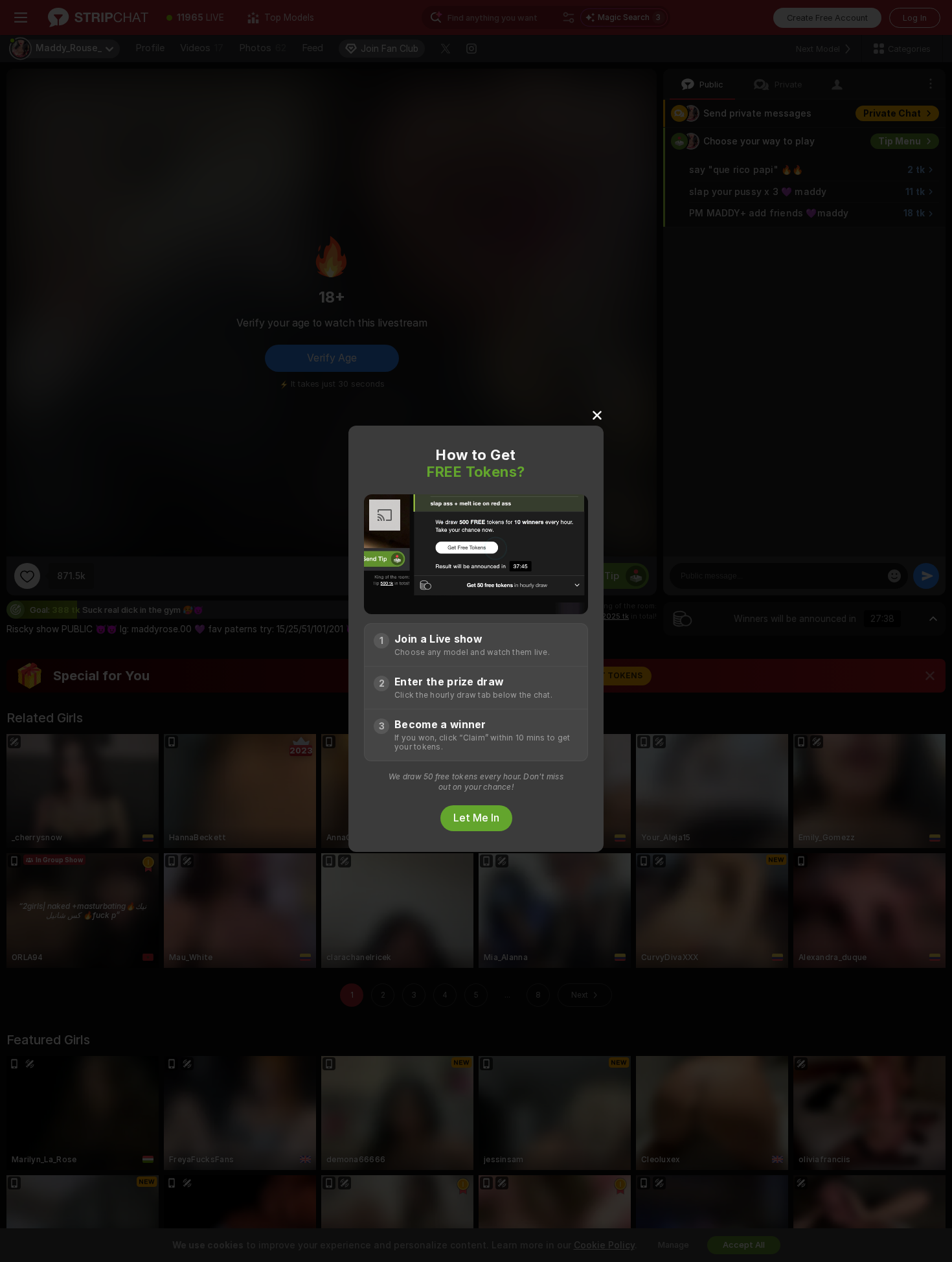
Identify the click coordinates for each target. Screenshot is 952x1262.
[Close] (597, 414)
